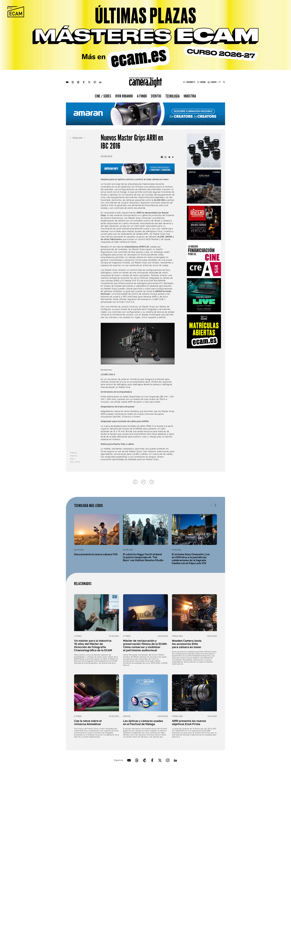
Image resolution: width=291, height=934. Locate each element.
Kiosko (203, 82)
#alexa (73, 452)
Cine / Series (103, 96)
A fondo (142, 96)
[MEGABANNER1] (145, 35)
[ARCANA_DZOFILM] (204, 187)
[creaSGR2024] (204, 259)
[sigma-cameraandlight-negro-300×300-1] (204, 150)
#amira (73, 456)
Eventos (156, 96)
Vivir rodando (124, 96)
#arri (72, 459)
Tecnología (172, 96)
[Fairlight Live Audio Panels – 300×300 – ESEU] (204, 295)
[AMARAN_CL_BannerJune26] (145, 113)
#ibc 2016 (75, 462)
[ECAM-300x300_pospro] (204, 331)
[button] (215, 505)
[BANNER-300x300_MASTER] (204, 223)
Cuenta (213, 82)
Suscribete (190, 82)
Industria (190, 96)
